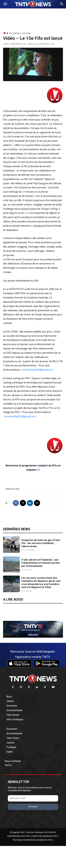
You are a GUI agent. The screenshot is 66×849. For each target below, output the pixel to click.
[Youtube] (53, 687)
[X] (23, 503)
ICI (38, 469)
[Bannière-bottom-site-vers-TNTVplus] (33, 636)
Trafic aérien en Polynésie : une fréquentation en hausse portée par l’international (40, 562)
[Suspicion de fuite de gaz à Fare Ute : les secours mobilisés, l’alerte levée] (11, 544)
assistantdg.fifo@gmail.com (37, 369)
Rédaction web (12, 488)
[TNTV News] (33, 678)
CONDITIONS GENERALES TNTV (44, 836)
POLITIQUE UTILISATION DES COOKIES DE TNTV (32, 840)
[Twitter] (29, 687)
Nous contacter (13, 761)
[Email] (37, 503)
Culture (26, 33)
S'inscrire (33, 806)
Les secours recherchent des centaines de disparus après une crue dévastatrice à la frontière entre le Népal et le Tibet (40, 582)
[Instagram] (21, 687)
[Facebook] (16, 503)
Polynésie (14, 33)
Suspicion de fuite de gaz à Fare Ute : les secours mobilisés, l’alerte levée (40, 543)
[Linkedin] (30, 503)
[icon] (4, 33)
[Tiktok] (45, 687)
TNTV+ (8, 765)
